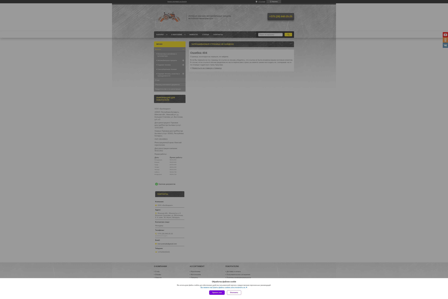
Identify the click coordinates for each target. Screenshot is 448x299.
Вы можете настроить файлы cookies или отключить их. (223, 287)
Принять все (217, 292)
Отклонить (234, 292)
